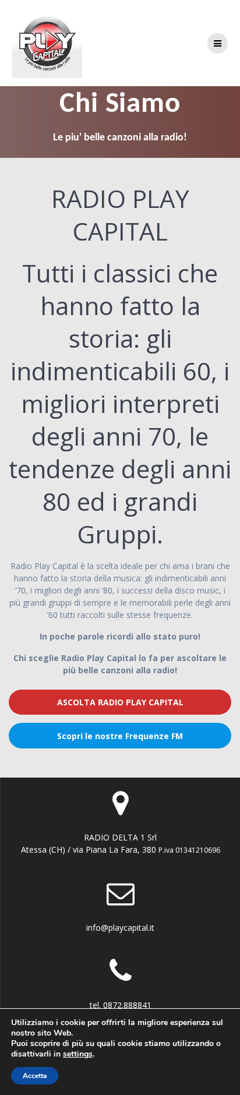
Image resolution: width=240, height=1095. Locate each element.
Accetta (35, 1075)
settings (78, 1054)
